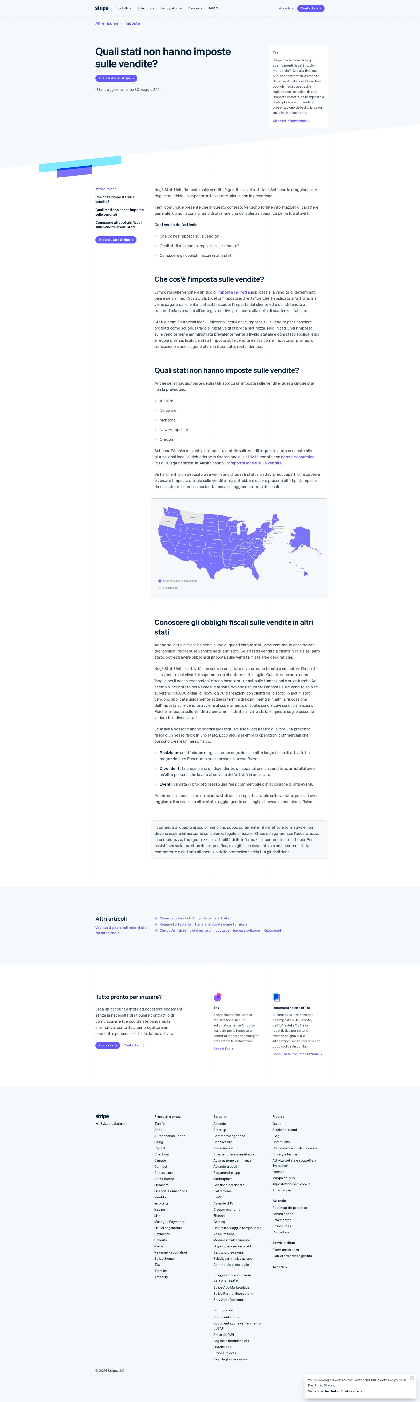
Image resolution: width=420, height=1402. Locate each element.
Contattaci (309, 8)
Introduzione (105, 189)
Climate (160, 1160)
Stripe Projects (225, 1353)
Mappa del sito (284, 1178)
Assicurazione (224, 1234)
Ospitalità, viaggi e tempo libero (238, 1228)
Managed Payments (169, 1221)
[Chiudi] (411, 1379)
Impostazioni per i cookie (291, 1184)
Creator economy (227, 1209)
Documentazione (227, 1317)
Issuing (159, 1209)
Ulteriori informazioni (290, 120)
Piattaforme (223, 1191)
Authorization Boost (169, 1136)
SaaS (217, 1197)
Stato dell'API (224, 1334)
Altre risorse (107, 23)
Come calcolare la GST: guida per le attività (195, 918)
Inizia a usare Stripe (115, 78)
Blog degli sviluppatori (230, 1359)
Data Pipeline (164, 1178)
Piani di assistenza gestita (292, 1256)
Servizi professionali (229, 1252)
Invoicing (161, 1203)
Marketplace (223, 1178)
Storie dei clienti (285, 1129)
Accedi (284, 8)
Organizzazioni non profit (232, 1246)
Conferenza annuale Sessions (295, 1148)
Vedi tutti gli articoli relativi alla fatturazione (121, 930)
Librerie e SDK (224, 1347)
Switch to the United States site (333, 1391)
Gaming (219, 1221)
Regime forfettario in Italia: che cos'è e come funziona (203, 924)
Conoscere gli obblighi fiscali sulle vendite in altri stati (118, 224)
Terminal (161, 1270)
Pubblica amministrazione (233, 1258)
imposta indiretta (233, 292)
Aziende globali (225, 1166)
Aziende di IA (223, 1203)
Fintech (219, 1215)
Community (281, 1142)
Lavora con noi (283, 1214)
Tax (157, 1264)
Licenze (278, 1171)
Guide (277, 1123)
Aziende (220, 1123)
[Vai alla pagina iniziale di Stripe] (100, 1116)
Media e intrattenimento (232, 1240)
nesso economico (298, 456)
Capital (159, 1148)
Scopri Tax (222, 1048)
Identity (160, 1197)
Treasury (161, 1277)
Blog (276, 1136)
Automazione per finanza (233, 1160)
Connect (160, 1166)
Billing (158, 1142)
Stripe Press (282, 1226)
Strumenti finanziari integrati (235, 1154)
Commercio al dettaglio (231, 1264)
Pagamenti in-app (227, 1172)
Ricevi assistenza (286, 1249)
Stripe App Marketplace (231, 1287)
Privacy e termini (285, 1154)
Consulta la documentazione (296, 1054)
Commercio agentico (229, 1136)
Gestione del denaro (229, 1185)
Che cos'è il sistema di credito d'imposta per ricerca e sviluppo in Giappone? (220, 930)
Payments (162, 1234)
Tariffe (213, 8)
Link (157, 1215)
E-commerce (223, 1148)
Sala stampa (282, 1220)
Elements (161, 1185)
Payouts (160, 1240)
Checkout (161, 1154)
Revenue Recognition (170, 1252)
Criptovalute (163, 1172)
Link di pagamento (168, 1228)
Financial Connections (170, 1191)
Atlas (158, 1129)
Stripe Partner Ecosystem (233, 1293)
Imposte (132, 23)
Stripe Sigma (164, 1258)
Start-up (220, 1129)
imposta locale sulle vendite (256, 462)
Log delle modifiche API (231, 1341)
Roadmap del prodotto (290, 1207)
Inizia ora (106, 1045)
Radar (158, 1246)
